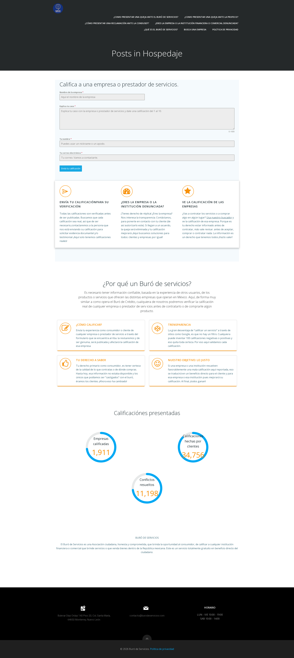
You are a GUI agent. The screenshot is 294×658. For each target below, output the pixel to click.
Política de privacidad (225, 29)
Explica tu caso (68, 106)
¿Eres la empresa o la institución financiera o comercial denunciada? (196, 23)
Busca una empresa (195, 29)
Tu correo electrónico (71, 153)
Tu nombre (66, 139)
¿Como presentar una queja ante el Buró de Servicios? (145, 16)
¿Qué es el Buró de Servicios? (161, 29)
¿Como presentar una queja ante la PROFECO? (211, 16)
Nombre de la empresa (71, 92)
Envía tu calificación (70, 168)
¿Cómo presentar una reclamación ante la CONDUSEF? (117, 23)
